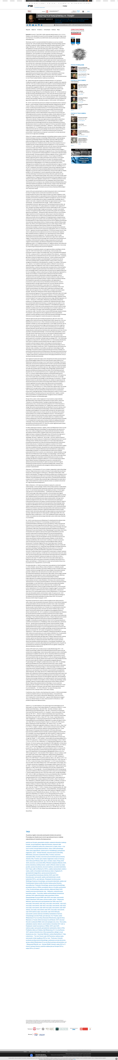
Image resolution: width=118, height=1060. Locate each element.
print (36, 25)
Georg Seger (81, 124)
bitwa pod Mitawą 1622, (36, 860)
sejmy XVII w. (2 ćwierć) (32, 948)
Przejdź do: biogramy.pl (32, 0)
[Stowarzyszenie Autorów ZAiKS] (74, 1028)
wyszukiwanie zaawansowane (39, 7)
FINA (40, 0)
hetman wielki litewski (61, 19)
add (41, 25)
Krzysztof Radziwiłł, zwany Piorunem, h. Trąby (84, 68)
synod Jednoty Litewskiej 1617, (51, 924)
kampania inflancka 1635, (59, 863)
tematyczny (43, 1051)
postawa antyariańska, (57, 942)
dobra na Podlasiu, (37, 930)
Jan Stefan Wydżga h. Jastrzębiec (83, 98)
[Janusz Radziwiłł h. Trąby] (74, 76)
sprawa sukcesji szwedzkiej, (41, 913)
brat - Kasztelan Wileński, (41, 934)
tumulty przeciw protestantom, (35, 891)
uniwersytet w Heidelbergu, (49, 850)
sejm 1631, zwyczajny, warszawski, (54, 909)
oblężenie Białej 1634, (56, 889)
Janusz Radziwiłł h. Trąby (83, 74)
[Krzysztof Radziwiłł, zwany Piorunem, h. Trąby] (74, 69)
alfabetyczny (37, 1051)
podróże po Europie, (31, 842)
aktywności (31, 1051)
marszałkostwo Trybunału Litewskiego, (37, 885)
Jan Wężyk (80, 91)
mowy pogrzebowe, (35, 850)
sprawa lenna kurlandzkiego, (57, 885)
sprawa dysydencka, (37, 867)
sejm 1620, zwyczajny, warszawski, (54, 897)
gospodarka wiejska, (43, 842)
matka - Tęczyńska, (37, 893)
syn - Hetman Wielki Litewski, (47, 944)
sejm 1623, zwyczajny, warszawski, (50, 905)
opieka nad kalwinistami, (49, 877)
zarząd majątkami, (36, 844)
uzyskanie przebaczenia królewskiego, (37, 940)
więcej (72, 110)
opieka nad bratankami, (50, 893)
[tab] (28, 29)
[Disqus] (46, 968)
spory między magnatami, (47, 858)
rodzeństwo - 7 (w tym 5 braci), (35, 936)
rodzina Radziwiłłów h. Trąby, (57, 934)
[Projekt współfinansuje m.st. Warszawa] (90, 1028)
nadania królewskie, (55, 842)
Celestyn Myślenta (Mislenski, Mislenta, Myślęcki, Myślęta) (83, 139)
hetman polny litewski (75, 19)
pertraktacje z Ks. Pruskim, (50, 915)
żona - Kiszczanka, (61, 922)
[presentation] (28, 29)
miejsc (48, 1051)
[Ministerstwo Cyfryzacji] (37, 1028)
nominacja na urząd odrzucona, (57, 940)
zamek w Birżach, (51, 865)
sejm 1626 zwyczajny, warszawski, (49, 907)
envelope (33, 25)
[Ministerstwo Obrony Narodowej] (43, 1028)
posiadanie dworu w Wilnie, (34, 887)
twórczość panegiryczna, (49, 922)
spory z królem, (48, 860)
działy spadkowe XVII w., (40, 938)
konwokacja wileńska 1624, (44, 875)
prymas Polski (80, 94)
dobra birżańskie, (40, 895)
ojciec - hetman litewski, (40, 852)
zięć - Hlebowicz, (49, 891)
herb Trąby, (29, 869)
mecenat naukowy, (48, 867)
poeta (79, 88)
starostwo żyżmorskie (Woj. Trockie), (43, 854)
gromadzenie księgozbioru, (33, 873)
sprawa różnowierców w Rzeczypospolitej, (41, 932)
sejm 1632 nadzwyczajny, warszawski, (37, 911)
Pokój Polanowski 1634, (33, 899)
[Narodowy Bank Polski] (62, 1028)
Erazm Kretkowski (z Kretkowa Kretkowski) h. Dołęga (84, 132)
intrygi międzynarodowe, (41, 848)
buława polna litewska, (55, 883)
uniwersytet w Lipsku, (51, 846)
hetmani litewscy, (36, 946)
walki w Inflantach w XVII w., (41, 869)
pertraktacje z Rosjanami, (44, 879)
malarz (79, 108)
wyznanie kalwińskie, (60, 867)
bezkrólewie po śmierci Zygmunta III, (51, 871)
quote (39, 25)
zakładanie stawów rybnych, (34, 924)
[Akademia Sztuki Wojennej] (50, 1028)
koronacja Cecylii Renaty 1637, (50, 920)
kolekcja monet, (41, 865)
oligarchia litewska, (47, 844)
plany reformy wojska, (46, 899)
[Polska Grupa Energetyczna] (39, 1034)
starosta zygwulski (81, 120)
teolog (79, 143)
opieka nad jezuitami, (55, 869)
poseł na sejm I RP (66, 21)
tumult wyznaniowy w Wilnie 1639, (43, 926)
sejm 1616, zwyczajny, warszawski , (50, 903)
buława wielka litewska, (41, 883)
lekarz (79, 127)
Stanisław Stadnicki (82, 117)
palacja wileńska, (44, 889)
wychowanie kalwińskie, (53, 881)
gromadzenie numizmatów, (49, 928)
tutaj (74, 1059)
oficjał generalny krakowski (83, 136)
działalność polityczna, (38, 846)
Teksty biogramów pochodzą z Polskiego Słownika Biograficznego (79, 1050)
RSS (88, 0)
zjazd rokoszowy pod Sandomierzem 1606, (44, 901)
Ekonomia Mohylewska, (50, 918)
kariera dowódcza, (31, 865)
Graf (78, 44)
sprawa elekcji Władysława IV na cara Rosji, (38, 942)
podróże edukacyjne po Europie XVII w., (52, 946)
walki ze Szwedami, (35, 871)
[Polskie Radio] (84, 1028)
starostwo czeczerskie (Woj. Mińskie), (40, 863)
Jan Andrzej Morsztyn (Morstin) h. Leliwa (83, 85)
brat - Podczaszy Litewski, (55, 938)
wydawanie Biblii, (36, 922)
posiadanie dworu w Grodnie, (50, 887)
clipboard (30, 25)
